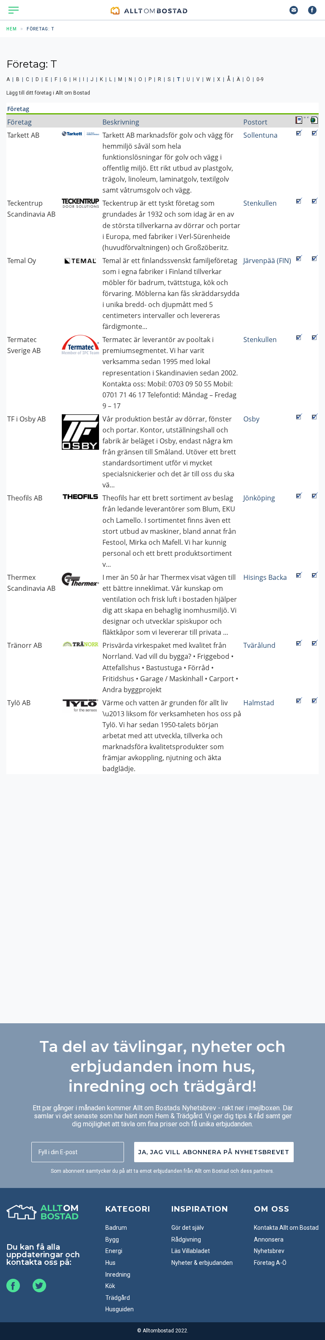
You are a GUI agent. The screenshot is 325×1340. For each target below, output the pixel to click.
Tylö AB (18, 702)
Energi (113, 1251)
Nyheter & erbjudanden (202, 1262)
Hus (110, 1262)
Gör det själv (187, 1227)
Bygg (112, 1239)
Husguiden (119, 1309)
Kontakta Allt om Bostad (286, 1227)
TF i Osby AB (26, 419)
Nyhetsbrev (269, 1251)
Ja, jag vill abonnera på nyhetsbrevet (213, 1152)
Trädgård (117, 1297)
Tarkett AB (23, 135)
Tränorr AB (24, 645)
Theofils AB (24, 498)
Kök (110, 1286)
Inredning (117, 1274)
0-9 (260, 79)
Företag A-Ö (270, 1262)
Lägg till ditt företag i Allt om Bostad (48, 93)
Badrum (116, 1227)
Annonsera (269, 1239)
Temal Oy (21, 260)
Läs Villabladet (190, 1251)
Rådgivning (186, 1239)
